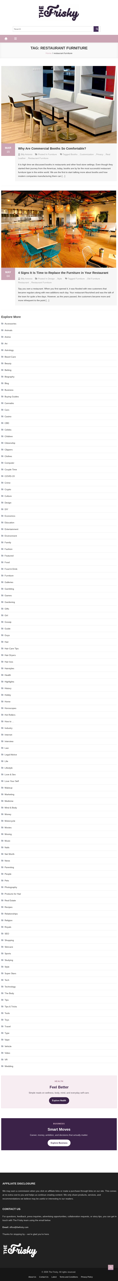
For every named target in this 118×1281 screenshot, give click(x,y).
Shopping (9, 940)
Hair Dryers (10, 655)
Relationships (11, 913)
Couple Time (11, 469)
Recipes (8, 907)
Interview (9, 741)
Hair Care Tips (12, 648)
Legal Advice (11, 754)
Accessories (10, 323)
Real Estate (10, 900)
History (8, 688)
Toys (7, 1020)
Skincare (9, 947)
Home (7, 701)
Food (7, 562)
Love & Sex (10, 774)
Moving (8, 834)
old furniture (93, 278)
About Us (32, 1277)
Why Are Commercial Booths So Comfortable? (52, 148)
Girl (6, 615)
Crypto (8, 489)
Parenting (9, 867)
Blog (7, 383)
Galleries (9, 582)
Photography (11, 887)
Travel (8, 1026)
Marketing (9, 794)
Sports (8, 953)
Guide (7, 628)
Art (6, 343)
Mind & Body (11, 807)
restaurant (23, 282)
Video (7, 1053)
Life (6, 761)
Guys (7, 635)
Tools (7, 1013)
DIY (6, 509)
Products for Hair (13, 894)
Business (9, 390)
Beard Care (10, 357)
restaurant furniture (38, 158)
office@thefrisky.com (19, 1227)
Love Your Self (12, 781)
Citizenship (10, 443)
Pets (7, 880)
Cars (7, 410)
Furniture (52, 154)
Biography (9, 376)
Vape (7, 1039)
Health (8, 675)
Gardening (10, 602)
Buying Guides (12, 396)
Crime (7, 483)
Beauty (8, 363)
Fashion (8, 549)
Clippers (9, 449)
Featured (9, 555)
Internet (8, 734)
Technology (10, 986)
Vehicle (8, 1046)
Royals (8, 927)
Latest (54, 1277)
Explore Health (59, 1100)
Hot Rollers (10, 715)
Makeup (8, 788)
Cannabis (9, 403)
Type (7, 1033)
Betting (8, 370)
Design (51, 278)
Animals (8, 330)
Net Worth (9, 854)
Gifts (7, 609)
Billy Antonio (26, 154)
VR (6, 1059)
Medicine (9, 801)
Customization (87, 154)
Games (8, 595)
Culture (8, 496)
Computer (9, 463)
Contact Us (43, 1277)
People (8, 874)
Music (7, 841)
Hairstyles (9, 668)
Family (8, 542)
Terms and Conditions (69, 1277)
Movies (8, 827)
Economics (10, 516)
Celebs (8, 429)
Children (9, 436)
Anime (8, 337)
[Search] (96, 29)
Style (59, 278)
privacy (99, 154)
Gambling (9, 589)
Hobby (8, 695)
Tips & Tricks (11, 1006)
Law (7, 748)
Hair (7, 642)
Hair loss (9, 662)
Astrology (9, 350)
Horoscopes (10, 708)
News (7, 860)
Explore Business (59, 1143)
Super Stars (10, 973)
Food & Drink (11, 569)
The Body (9, 993)
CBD (7, 423)
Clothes (8, 456)
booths (74, 154)
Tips (7, 1000)
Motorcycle (10, 821)
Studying (9, 960)
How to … (9, 721)
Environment (11, 536)
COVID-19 (10, 476)
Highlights (9, 681)
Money (8, 814)
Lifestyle (9, 768)
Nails (7, 847)
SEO (7, 933)
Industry (8, 728)
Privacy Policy (87, 1277)
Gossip (8, 622)
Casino (8, 416)
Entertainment (11, 529)
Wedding (9, 1066)
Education (9, 522)
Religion (8, 920)
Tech (7, 980)
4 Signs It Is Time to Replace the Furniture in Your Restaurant (63, 272)
